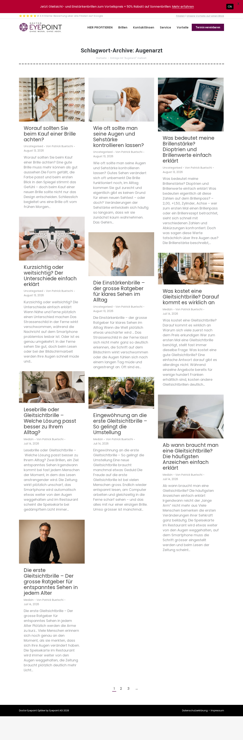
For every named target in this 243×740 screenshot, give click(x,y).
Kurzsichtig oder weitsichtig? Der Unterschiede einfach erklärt (50, 276)
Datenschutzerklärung (195, 710)
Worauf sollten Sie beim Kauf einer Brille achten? (50, 134)
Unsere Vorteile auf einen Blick (205, 16)
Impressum (217, 710)
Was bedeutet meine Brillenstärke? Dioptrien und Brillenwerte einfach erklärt (188, 149)
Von (59, 146)
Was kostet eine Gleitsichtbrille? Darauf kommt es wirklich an (191, 297)
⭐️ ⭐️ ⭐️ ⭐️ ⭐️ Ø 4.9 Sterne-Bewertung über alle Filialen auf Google (61, 16)
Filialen (180, 16)
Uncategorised (33, 146)
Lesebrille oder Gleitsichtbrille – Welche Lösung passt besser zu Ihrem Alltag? (50, 421)
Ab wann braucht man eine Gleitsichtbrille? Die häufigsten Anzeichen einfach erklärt (191, 456)
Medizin (168, 309)
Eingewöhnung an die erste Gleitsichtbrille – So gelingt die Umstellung (120, 424)
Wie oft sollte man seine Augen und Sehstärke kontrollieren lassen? (118, 137)
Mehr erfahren (183, 6)
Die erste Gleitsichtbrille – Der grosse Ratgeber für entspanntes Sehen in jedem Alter (51, 581)
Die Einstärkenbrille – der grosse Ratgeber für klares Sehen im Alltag (119, 291)
